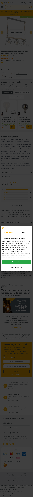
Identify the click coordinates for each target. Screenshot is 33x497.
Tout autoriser (16, 262)
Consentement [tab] (8, 232)
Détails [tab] (24, 232)
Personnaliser (15, 267)
